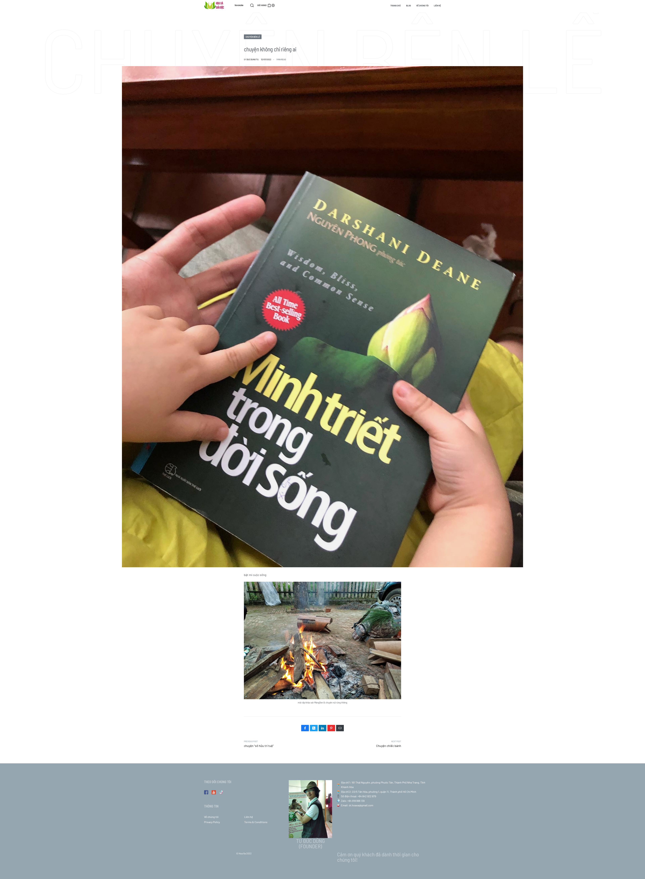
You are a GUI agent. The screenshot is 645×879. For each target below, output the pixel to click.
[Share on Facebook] (305, 728)
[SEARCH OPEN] (252, 5)
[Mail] (340, 728)
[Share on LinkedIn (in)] (322, 728)
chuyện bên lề (253, 37)
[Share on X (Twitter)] (314, 728)
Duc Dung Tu (253, 59)
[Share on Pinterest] (331, 728)
